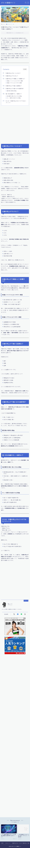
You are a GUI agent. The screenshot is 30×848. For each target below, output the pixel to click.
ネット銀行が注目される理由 (14, 98)
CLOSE (25, 69)
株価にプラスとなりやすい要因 (14, 83)
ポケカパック (9, 24)
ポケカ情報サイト (8, 3)
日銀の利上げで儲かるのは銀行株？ (15, 88)
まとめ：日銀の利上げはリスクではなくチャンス (16, 101)
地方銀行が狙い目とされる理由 (14, 96)
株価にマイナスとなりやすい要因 (15, 81)
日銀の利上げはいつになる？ (13, 73)
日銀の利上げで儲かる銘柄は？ (14, 86)
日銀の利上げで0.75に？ (12, 76)
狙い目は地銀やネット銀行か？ (14, 94)
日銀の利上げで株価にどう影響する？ (15, 78)
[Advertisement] (15, 124)
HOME (2, 843)
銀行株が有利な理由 (12, 90)
